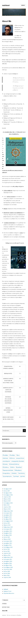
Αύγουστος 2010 (8, 569)
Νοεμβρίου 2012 (8, 533)
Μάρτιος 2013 (7, 525)
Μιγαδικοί (19, 467)
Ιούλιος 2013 (7, 523)
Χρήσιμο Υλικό (7, 591)
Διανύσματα (6, 461)
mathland (5, 5)
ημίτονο (22, 476)
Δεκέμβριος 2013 (8, 515)
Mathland (6, 589)
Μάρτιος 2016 (7, 499)
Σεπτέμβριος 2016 (8, 495)
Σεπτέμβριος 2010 (8, 567)
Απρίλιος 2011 (7, 553)
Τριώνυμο (16, 476)
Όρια (18, 455)
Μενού (23, 5)
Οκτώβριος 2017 (8, 489)
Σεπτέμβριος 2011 (8, 547)
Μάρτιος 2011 (7, 555)
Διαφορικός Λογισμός (18, 461)
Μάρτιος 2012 (7, 539)
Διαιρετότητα (20, 458)
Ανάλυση (5, 458)
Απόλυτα (12, 458)
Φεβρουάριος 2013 (8, 527)
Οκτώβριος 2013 (8, 519)
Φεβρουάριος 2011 (8, 557)
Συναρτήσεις (6, 473)
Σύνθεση (14, 473)
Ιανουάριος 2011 (8, 559)
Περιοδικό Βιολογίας (9, 593)
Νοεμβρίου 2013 (8, 517)
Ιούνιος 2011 (7, 551)
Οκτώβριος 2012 (8, 535)
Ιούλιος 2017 (7, 491)
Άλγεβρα (5, 455)
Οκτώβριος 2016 (8, 493)
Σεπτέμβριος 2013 (8, 521)
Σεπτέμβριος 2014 (8, 503)
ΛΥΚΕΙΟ (4, 603)
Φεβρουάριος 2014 (8, 511)
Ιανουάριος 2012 (8, 541)
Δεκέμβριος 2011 (8, 543)
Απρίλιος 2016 (7, 497)
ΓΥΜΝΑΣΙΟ (5, 600)
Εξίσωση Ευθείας (14, 464)
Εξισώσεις (6, 467)
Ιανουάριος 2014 (8, 513)
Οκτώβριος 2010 (8, 565)
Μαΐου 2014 (6, 505)
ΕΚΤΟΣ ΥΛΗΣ (5, 607)
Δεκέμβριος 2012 (8, 531)
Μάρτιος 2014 (7, 509)
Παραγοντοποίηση (8, 470)
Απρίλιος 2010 (7, 577)
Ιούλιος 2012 (7, 537)
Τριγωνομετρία (7, 476)
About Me (4, 610)
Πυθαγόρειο (18, 470)
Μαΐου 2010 (6, 575)
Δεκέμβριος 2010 (8, 561)
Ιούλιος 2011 (7, 549)
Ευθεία (12, 467)
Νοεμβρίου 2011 (8, 545)
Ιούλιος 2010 (7, 571)
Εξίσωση (5, 464)
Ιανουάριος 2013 (8, 529)
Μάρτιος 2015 (7, 501)
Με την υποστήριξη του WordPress (14, 615)
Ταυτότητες (21, 473)
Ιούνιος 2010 (7, 573)
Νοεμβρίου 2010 (8, 563)
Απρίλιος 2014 (7, 507)
